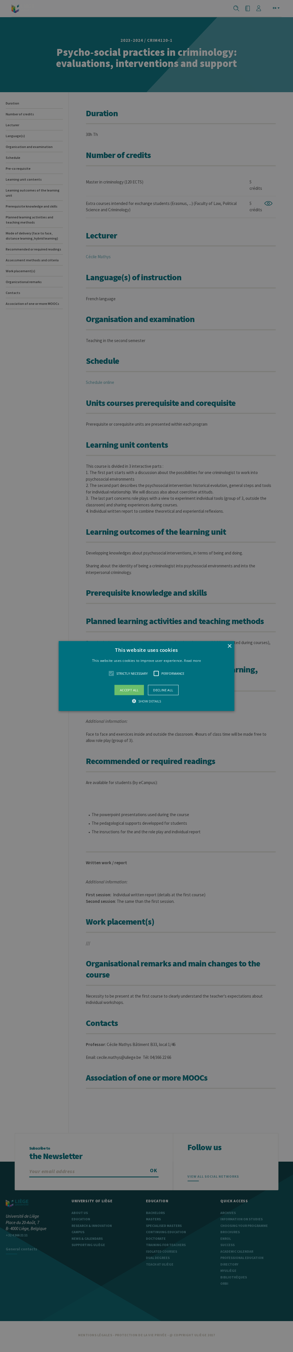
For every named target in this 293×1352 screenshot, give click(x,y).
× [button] (229, 646)
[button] (146, 676)
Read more (192, 660)
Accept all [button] (129, 690)
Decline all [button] (163, 690)
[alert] (146, 676)
